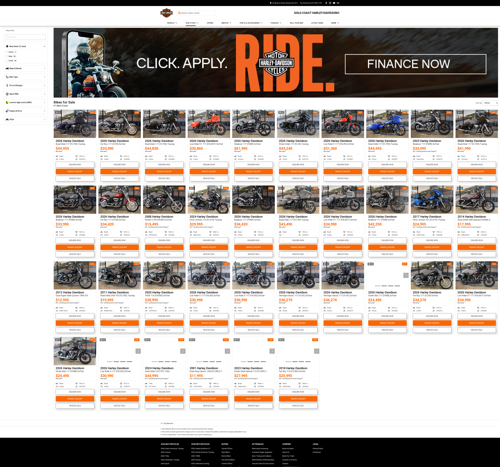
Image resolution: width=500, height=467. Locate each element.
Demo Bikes (226, 456)
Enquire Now (75, 164)
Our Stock (191, 23)
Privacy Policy (318, 448)
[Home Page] (167, 13)
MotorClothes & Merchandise (263, 460)
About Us (285, 452)
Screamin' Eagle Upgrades (262, 452)
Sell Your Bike (296, 23)
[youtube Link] (334, 3)
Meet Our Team (288, 456)
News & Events (288, 448)
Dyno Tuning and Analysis (261, 456)
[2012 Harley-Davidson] (75, 275)
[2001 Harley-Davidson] (209, 351)
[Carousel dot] (65, 134)
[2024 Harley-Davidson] (209, 199)
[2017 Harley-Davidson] (432, 199)
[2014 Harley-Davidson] (477, 199)
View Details (75, 178)
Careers (285, 463)
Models (170, 23)
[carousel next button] (93, 123)
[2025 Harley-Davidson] (432, 124)
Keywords (10, 30)
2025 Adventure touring (200, 463)
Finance (275, 23)
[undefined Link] (338, 3)
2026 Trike (165, 456)
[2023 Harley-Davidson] (253, 351)
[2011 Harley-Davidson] (119, 275)
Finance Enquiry (74, 171)
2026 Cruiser (165, 452)
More (333, 23)
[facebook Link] (326, 3)
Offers (210, 23)
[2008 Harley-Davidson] (164, 199)
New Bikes (226, 452)
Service (224, 23)
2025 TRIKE (195, 456)
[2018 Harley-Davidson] (298, 351)
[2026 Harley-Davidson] (75, 124)
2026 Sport (165, 463)
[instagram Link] (330, 3)
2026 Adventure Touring (170, 460)
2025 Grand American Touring (202, 452)
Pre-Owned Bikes (228, 460)
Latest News (317, 23)
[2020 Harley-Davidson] (164, 275)
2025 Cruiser (196, 460)
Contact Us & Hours (289, 460)
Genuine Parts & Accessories (263, 463)
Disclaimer (317, 452)
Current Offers (227, 448)
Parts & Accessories (249, 23)
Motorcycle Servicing (260, 448)
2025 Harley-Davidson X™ (200, 448)
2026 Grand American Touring (172, 448)
